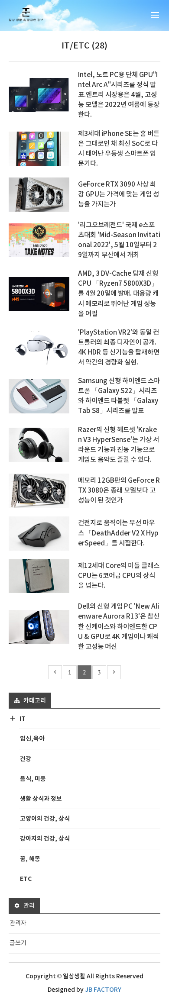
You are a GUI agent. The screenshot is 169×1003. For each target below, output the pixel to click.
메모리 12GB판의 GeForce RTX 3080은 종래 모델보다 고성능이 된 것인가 (119, 490)
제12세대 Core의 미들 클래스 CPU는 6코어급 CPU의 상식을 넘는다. (118, 576)
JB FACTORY (103, 989)
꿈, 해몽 (30, 859)
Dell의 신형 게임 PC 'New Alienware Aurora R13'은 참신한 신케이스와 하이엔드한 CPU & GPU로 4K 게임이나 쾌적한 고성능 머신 (118, 626)
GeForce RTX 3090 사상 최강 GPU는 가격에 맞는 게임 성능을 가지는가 (118, 194)
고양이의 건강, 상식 (45, 818)
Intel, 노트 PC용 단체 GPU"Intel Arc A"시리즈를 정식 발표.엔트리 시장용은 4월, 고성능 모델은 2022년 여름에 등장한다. (118, 95)
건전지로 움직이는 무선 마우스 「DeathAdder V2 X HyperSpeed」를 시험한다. (118, 533)
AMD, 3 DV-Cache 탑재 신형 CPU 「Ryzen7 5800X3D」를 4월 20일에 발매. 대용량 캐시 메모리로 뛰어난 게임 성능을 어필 (118, 293)
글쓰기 (18, 943)
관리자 (18, 923)
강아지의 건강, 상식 (45, 838)
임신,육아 (32, 738)
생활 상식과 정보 (41, 799)
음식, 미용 (33, 779)
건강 (25, 759)
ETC (26, 879)
